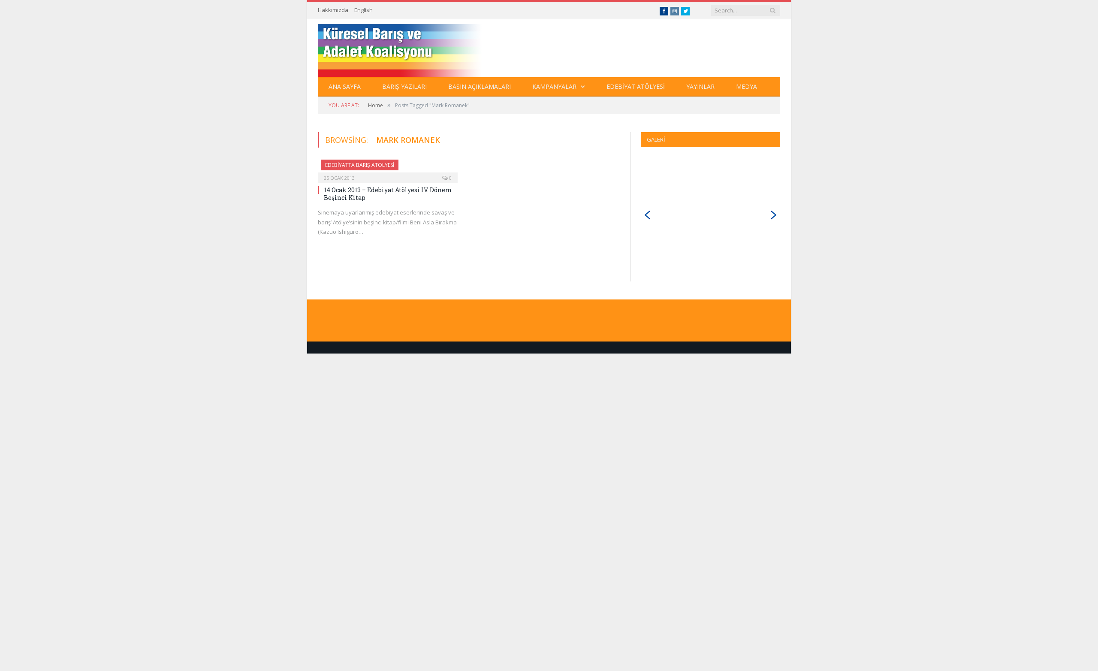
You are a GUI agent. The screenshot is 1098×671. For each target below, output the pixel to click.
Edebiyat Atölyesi (635, 86)
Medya (746, 86)
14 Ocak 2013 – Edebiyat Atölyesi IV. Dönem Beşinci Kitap (388, 194)
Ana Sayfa (345, 86)
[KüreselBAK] (415, 48)
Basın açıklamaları (479, 86)
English (363, 10)
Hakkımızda (333, 10)
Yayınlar (700, 86)
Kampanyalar (554, 86)
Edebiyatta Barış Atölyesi (359, 165)
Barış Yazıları (404, 86)
